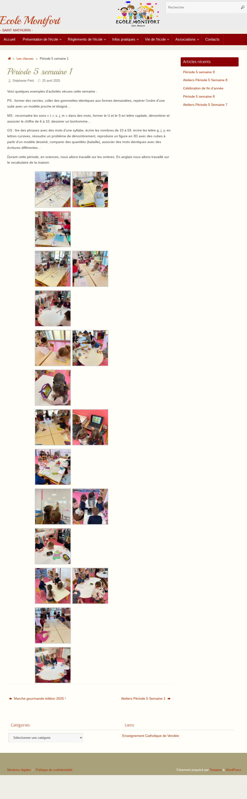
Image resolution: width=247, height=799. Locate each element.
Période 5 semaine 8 (199, 96)
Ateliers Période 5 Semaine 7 (205, 105)
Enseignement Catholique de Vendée (150, 736)
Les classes (25, 58)
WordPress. (234, 770)
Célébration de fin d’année (203, 88)
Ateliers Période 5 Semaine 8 (205, 80)
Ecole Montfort (29, 21)
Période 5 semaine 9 (199, 72)
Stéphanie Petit (23, 80)
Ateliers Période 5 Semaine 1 (143, 698)
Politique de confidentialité (54, 770)
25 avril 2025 (51, 80)
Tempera (216, 770)
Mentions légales (19, 770)
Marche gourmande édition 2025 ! (39, 698)
